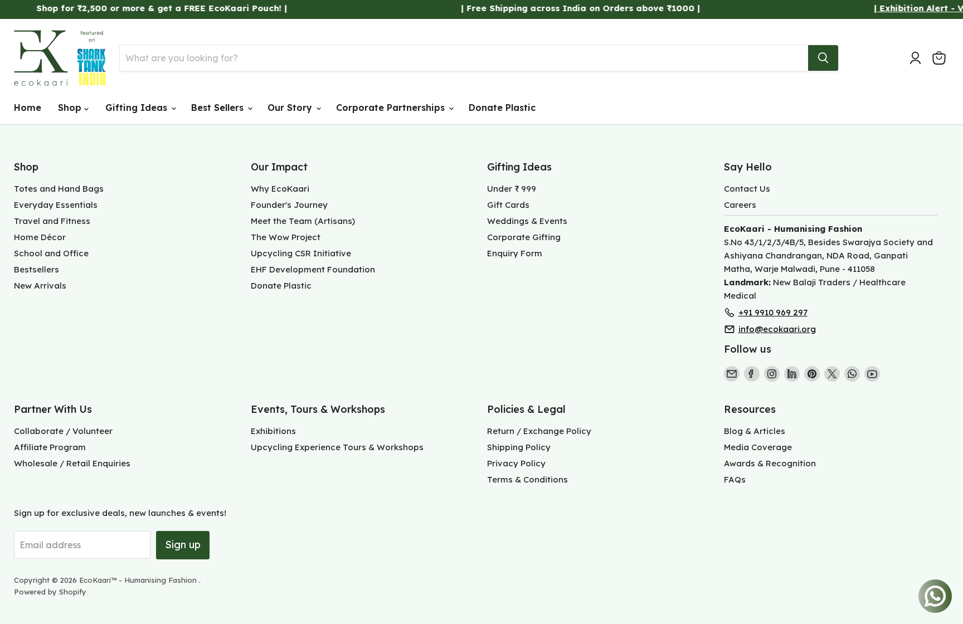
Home (27, 107)
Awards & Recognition (770, 463)
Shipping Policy (519, 447)
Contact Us (747, 188)
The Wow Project (285, 237)
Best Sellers (218, 107)
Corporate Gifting (524, 237)
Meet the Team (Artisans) (303, 221)
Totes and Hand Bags (59, 188)
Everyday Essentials (56, 204)
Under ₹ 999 (511, 188)
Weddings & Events (527, 221)
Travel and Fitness (52, 221)
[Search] (823, 58)
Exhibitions (273, 431)
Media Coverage (758, 447)
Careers (740, 204)
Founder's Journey (289, 204)
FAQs (735, 479)
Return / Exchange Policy (539, 431)
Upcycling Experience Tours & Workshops (337, 447)
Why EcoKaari (280, 188)
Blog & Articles (754, 431)
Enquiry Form (514, 253)
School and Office (51, 253)
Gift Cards (508, 204)
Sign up (183, 544)
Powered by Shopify (50, 591)
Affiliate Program (50, 447)
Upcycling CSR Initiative (301, 253)
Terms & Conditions (527, 479)
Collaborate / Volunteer (63, 431)
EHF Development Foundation (313, 269)
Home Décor (40, 237)
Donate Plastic (502, 107)
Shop (71, 107)
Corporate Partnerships (392, 107)
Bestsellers (36, 269)
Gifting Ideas (137, 107)
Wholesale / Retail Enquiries (72, 463)
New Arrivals (40, 285)
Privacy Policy (516, 463)
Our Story (291, 107)
